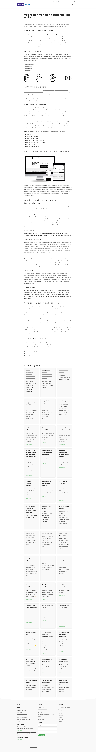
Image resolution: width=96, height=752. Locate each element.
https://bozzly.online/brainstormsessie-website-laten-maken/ (39, 346)
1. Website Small (41, 707)
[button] (77, 5)
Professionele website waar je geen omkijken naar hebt (24, 709)
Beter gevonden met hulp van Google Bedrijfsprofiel (31, 560)
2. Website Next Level (42, 709)
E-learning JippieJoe (64, 401)
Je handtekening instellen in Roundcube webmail (47, 634)
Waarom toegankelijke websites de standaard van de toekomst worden (30, 374)
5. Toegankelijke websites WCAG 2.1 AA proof (46, 715)
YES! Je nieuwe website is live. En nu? (63, 682)
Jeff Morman (31, 353)
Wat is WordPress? (47, 533)
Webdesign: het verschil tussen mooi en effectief (64, 429)
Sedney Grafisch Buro (33, 747)
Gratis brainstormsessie (22, 714)
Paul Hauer (38, 351)
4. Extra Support (41, 712)
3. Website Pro (41, 710)
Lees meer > (19, 730)
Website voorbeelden (22, 717)
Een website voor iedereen (23, 737)
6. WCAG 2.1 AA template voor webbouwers (44, 718)
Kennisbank (19, 712)
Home (18, 707)
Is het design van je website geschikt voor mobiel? (64, 634)
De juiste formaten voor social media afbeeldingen (47, 452)
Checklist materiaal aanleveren (23, 719)
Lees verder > (29, 394)
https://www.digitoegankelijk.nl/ (33, 355)
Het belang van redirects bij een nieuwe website (30, 535)
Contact (19, 721)
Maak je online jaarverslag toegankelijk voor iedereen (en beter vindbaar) (47, 374)
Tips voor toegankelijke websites (29, 483)
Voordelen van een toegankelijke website (47, 483)
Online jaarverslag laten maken (24, 715)
